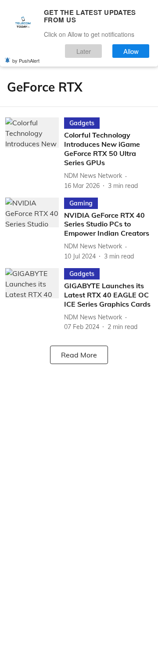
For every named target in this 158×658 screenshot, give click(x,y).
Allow (131, 51)
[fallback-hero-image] (34, 153)
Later (83, 51)
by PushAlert (26, 60)
